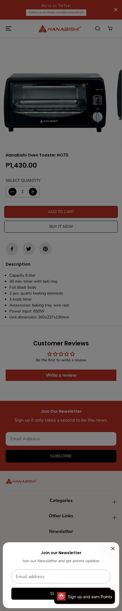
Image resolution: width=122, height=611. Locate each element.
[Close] (113, 548)
